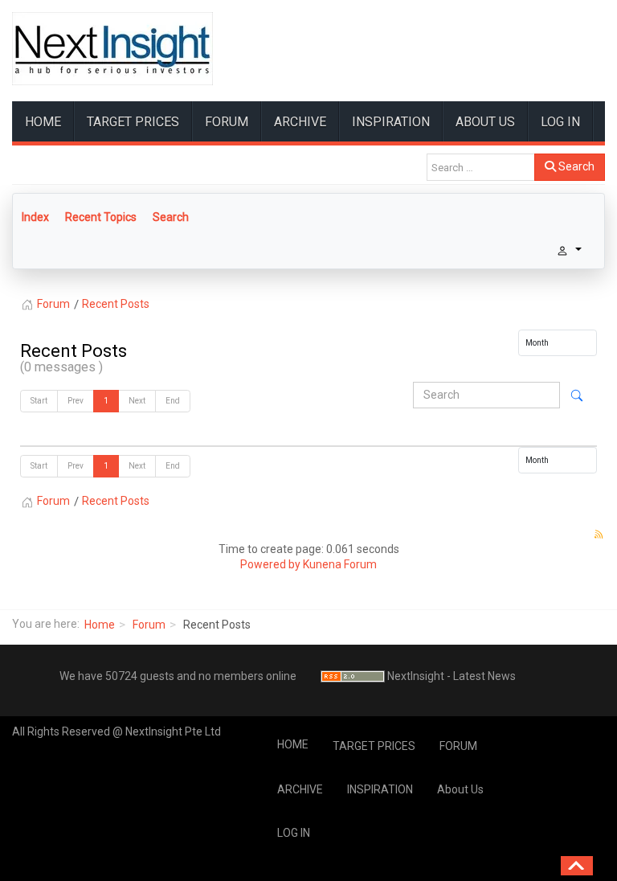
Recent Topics (101, 217)
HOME (43, 121)
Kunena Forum (340, 564)
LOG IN (560, 121)
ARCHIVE (300, 121)
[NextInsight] (112, 48)
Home (99, 624)
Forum (149, 624)
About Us (485, 121)
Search (575, 166)
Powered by (270, 564)
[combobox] (481, 167)
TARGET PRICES (133, 121)
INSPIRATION (391, 121)
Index (35, 217)
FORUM (226, 121)
